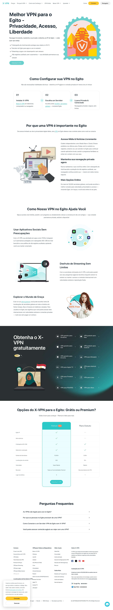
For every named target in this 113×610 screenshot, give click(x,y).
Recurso (56, 565)
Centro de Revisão (93, 578)
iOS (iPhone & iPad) (37, 562)
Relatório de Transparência (60, 574)
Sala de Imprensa (58, 582)
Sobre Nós (56, 551)
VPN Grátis (48, 3)
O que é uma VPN (17, 551)
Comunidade (57, 554)
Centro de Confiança (35, 3)
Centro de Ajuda (58, 557)
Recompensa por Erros (57, 601)
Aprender (65, 3)
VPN (56, 131)
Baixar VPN (56, 3)
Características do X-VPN (19, 554)
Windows (35, 554)
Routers (34, 573)
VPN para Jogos (17, 568)
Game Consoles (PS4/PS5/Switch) (41, 576)
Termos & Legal (30, 601)
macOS (34, 557)
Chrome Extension (37, 571)
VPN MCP (35, 587)
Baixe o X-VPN (36, 551)
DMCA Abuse (46, 601)
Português (105, 3)
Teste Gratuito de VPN (18, 559)
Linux (34, 565)
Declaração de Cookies (15, 590)
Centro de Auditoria (58, 579)
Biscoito (38, 601)
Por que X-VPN (21, 3)
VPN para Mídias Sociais (19, 571)
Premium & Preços (17, 562)
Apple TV (35, 582)
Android (34, 559)
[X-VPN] (5, 3)
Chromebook (35, 568)
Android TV (35, 585)
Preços (13, 3)
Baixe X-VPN (20, 104)
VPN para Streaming (18, 565)
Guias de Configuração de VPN (61, 559)
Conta (85, 3)
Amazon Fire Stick (37, 579)
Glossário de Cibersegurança (61, 562)
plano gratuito (25, 302)
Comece (93, 3)
